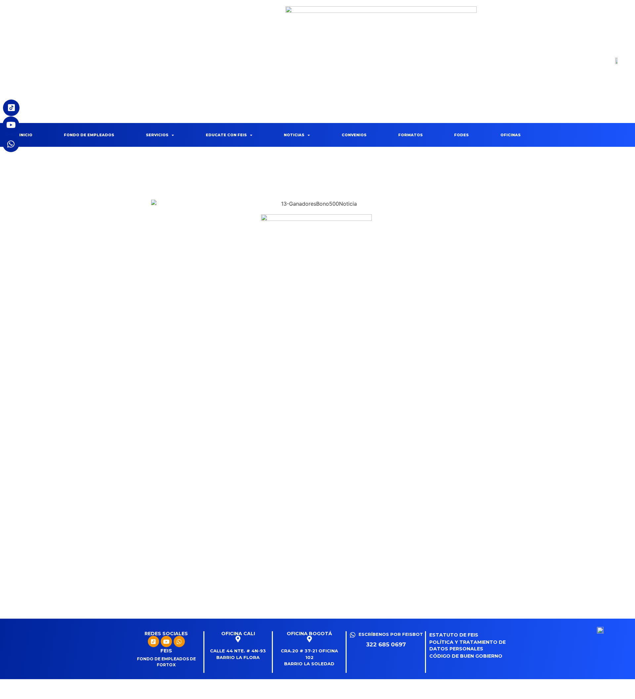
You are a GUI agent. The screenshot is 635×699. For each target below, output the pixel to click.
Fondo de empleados (89, 135)
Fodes (461, 135)
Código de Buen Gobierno (465, 656)
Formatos (410, 135)
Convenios (354, 135)
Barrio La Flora (238, 657)
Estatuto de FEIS (453, 635)
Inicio (25, 135)
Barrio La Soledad (309, 663)
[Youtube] (166, 641)
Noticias (294, 135)
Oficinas (510, 135)
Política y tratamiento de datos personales (467, 645)
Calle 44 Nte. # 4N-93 (238, 650)
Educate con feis (226, 135)
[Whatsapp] (179, 641)
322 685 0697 (386, 644)
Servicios (157, 135)
